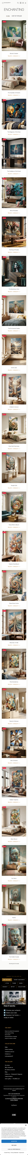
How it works (7, 1034)
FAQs (6, 1047)
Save (5, 21)
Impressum (21, 1152)
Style (7, 983)
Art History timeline (10, 1069)
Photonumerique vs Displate (11, 1036)
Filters (8, 16)
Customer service (9, 1051)
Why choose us (9, 1067)
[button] (26, 1125)
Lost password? (9, 1056)
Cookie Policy (7, 1152)
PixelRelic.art (16, 1078)
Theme (14, 983)
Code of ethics (8, 1076)
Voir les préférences (14, 1149)
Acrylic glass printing (9, 1032)
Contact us (7, 1054)
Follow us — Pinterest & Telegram (13, 1074)
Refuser (14, 1145)
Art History (6, 979)
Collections (21, 986)
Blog (6, 1072)
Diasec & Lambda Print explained (12, 1031)
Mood (20, 983)
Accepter (14, 1141)
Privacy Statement (14, 1152)
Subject (5, 986)
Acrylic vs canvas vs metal (10, 1038)
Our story (7, 1065)
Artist (13, 986)
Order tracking (9, 1049)
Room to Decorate (19, 979)
